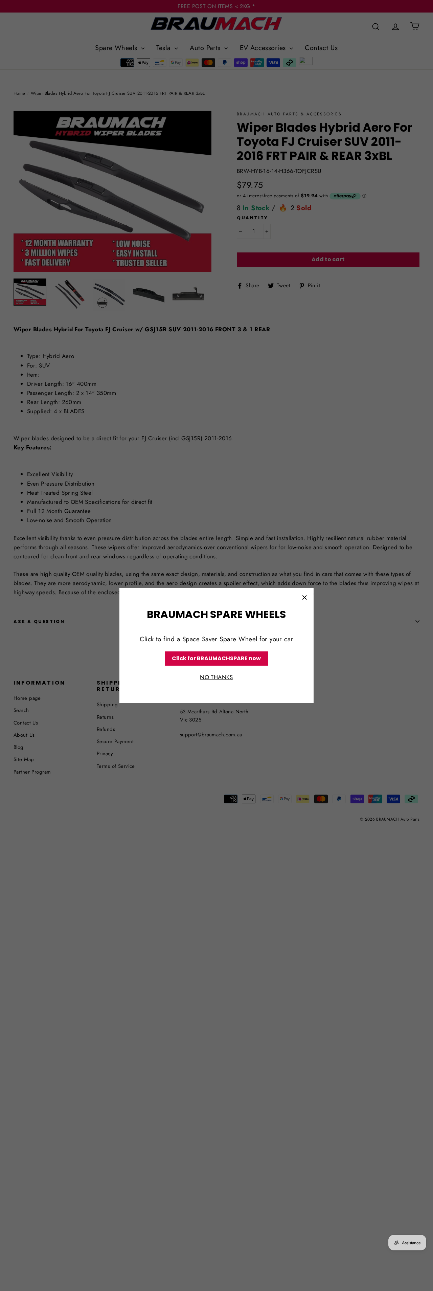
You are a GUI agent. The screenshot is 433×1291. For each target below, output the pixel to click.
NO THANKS (216, 677)
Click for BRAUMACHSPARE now (216, 658)
